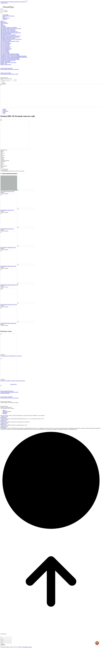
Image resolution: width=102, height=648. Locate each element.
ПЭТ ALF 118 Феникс (4, 51)
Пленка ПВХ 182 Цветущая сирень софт (8, 304)
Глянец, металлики (4, 23)
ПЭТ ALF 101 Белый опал (5, 43)
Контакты (14, 1)
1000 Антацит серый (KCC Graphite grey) (8, 27)
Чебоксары (5, 412)
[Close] (0, 636)
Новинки (5, 19)
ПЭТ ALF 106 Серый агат (5, 46)
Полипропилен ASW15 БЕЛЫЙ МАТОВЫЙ (9, 53)
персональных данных (27, 646)
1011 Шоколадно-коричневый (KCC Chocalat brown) (10, 39)
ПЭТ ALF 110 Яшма (4, 50)
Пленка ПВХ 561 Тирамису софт (7, 210)
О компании (2, 1)
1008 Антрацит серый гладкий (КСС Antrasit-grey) (10, 35)
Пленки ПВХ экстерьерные (8, 15)
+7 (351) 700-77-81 (4, 426)
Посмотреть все (13, 384)
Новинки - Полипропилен (5, 64)
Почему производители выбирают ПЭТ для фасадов (11, 355)
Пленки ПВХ (5, 14)
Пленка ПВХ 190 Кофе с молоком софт (8, 323)
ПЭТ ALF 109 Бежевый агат (6, 48)
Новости (7, 1)
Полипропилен (6, 18)
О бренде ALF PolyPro (20, 1)
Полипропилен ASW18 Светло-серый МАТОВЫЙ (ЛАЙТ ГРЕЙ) (13, 57)
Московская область (7, 411)
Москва (4, 410)
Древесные (2, 25)
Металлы (2, 21)
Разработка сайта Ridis (5, 393)
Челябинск (5, 413)
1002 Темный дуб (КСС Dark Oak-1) (7, 29)
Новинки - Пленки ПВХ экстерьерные (8, 62)
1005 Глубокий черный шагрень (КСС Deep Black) (10, 32)
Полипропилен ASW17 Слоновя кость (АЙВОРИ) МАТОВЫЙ (13, 56)
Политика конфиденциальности (6, 391)
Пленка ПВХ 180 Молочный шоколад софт (9, 284)
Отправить (3, 644)
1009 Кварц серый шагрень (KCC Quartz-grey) (9, 36)
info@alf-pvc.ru (3, 417)
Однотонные (3, 26)
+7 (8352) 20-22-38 (4, 422)
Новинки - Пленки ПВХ (5, 61)
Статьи (10, 1)
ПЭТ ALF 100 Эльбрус (5, 42)
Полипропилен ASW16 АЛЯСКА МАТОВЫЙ (9, 55)
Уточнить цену (4, 169)
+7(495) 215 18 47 (3, 2)
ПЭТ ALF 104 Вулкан (4, 45)
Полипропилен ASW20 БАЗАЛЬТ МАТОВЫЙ (9, 59)
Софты (1, 24)
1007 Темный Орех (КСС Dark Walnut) (8, 34)
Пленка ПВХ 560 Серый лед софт (7, 191)
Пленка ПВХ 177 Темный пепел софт (8, 247)
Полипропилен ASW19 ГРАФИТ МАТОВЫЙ (9, 58)
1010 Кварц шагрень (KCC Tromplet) (7, 38)
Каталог (5, 11)
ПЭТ (4, 16)
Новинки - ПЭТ (3, 63)
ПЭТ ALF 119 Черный (5, 52)
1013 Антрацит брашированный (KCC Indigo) (9, 41)
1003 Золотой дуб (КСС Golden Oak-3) (8, 30)
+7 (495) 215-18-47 (4, 416)
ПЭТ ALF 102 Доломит (5, 44)
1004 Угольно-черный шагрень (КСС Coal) (9, 31)
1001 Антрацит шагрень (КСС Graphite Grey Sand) (10, 28)
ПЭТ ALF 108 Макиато (5, 49)
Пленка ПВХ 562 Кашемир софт (7, 228)
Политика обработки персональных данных (9, 392)
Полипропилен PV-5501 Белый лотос (8, 60)
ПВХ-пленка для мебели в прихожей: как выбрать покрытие (12, 380)
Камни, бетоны (3, 22)
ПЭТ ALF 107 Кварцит (5, 47)
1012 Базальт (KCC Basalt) (5, 40)
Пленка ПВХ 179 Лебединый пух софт (8, 266)
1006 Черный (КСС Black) (5, 33)
